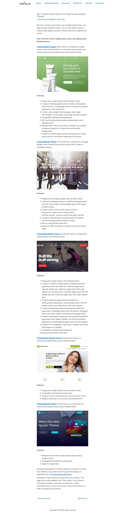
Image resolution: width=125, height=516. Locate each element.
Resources (65, 3)
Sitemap (88, 3)
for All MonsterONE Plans (61, 474)
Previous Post (43, 498)
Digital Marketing (51, 3)
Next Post (83, 498)
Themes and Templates (47, 19)
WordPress (77, 3)
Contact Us (99, 3)
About (38, 3)
